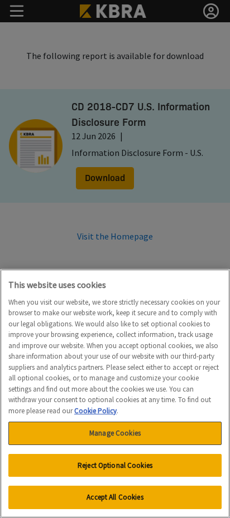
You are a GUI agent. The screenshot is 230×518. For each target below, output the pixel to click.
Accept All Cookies (115, 497)
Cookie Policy (95, 411)
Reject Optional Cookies (115, 465)
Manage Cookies (115, 433)
